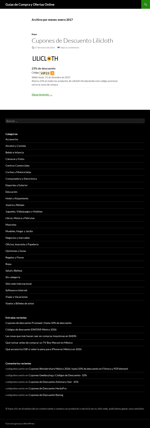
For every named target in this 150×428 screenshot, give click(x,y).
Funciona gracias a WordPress (19, 423)
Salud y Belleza (13, 270)
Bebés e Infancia (14, 152)
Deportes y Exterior (16, 185)
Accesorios (11, 139)
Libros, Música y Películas (20, 218)
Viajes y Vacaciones (16, 296)
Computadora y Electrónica (21, 178)
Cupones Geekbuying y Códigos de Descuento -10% (58, 375)
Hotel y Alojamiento (16, 198)
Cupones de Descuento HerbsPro (48, 388)
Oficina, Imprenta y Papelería (21, 244)
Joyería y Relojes (14, 204)
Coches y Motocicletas (18, 172)
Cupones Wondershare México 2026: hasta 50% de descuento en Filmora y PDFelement (78, 368)
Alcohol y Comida (15, 145)
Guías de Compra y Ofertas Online (30, 4)
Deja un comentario (69, 47)
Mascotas (10, 224)
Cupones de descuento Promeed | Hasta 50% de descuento (38, 322)
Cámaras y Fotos (14, 158)
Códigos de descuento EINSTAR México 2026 (31, 329)
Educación (11, 191)
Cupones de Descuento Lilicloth (72, 40)
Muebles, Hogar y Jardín (19, 231)
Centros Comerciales (17, 165)
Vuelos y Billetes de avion (19, 303)
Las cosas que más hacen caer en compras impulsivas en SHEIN (40, 336)
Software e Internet (16, 290)
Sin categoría (12, 277)
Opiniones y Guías (15, 250)
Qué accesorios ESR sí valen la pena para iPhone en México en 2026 (43, 349)
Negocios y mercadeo (17, 237)
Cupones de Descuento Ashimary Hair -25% (53, 381)
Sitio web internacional (18, 283)
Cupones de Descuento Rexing (46, 394)
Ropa (34, 34)
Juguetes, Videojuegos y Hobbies (23, 211)
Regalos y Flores (14, 257)
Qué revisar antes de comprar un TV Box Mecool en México (39, 342)
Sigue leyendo (42, 94)
